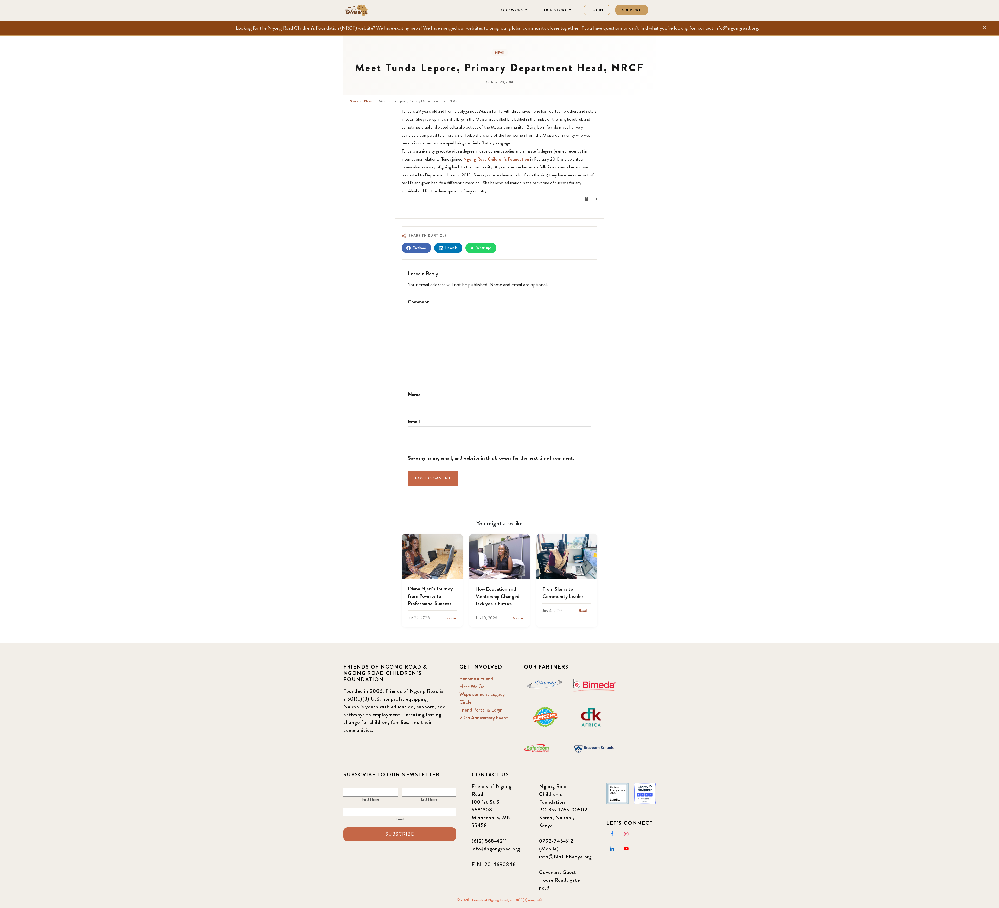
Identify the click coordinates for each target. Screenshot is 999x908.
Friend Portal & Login (481, 710)
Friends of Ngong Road (369, 10)
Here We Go (472, 686)
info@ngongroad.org (736, 28)
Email (414, 421)
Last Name (429, 799)
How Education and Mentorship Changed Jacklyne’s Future (497, 596)
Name (414, 394)
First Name (370, 799)
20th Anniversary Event (483, 717)
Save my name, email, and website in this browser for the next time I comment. (491, 458)
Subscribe (400, 834)
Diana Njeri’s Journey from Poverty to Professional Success (430, 596)
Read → (450, 617)
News (499, 52)
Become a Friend (476, 678)
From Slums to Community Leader (562, 592)
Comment (418, 302)
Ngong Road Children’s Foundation (496, 159)
